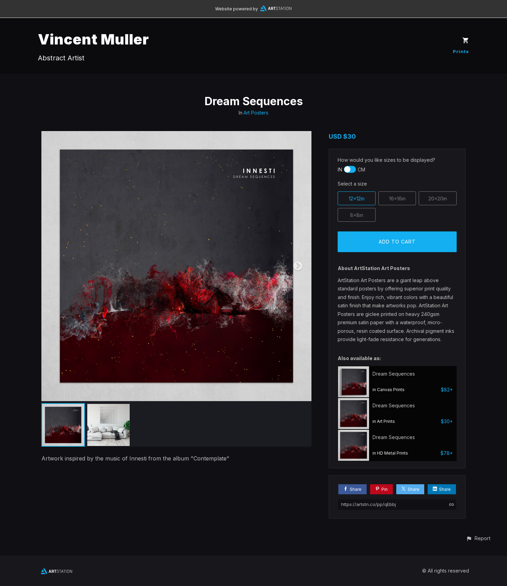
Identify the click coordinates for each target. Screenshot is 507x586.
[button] (478, 538)
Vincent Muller (93, 39)
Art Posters (255, 113)
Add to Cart (397, 242)
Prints (461, 51)
